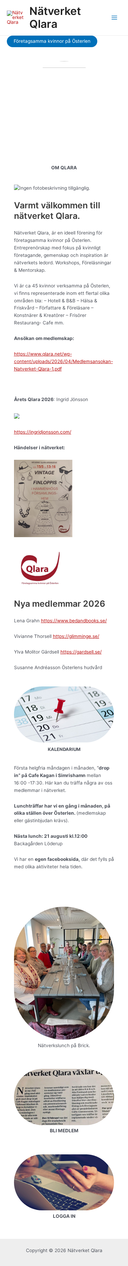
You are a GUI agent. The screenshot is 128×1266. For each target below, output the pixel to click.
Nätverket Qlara (55, 17)
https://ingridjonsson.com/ (42, 432)
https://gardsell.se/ (81, 652)
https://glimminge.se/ (76, 636)
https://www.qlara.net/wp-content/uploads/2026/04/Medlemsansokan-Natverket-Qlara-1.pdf (63, 361)
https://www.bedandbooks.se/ (74, 620)
